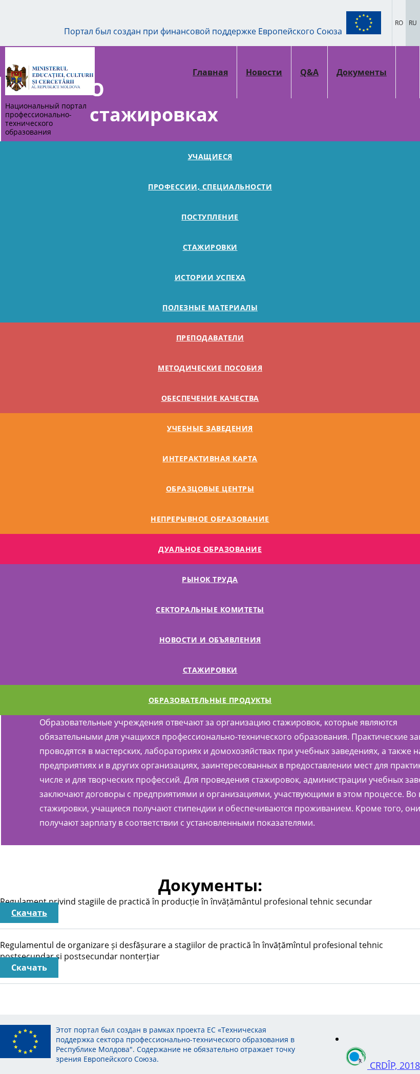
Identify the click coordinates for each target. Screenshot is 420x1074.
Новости (264, 72)
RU (413, 22)
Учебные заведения (210, 428)
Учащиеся (210, 156)
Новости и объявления (210, 640)
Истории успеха (210, 277)
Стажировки (210, 247)
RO (399, 22)
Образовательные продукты (210, 700)
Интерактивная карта (210, 458)
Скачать (29, 912)
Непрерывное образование (210, 519)
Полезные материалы (210, 307)
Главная (210, 72)
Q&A (309, 72)
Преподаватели (210, 337)
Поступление (210, 217)
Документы (362, 72)
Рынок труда (210, 579)
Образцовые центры (210, 488)
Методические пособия (210, 368)
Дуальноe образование (210, 549)
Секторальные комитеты (210, 609)
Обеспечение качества (210, 398)
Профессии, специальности (210, 186)
